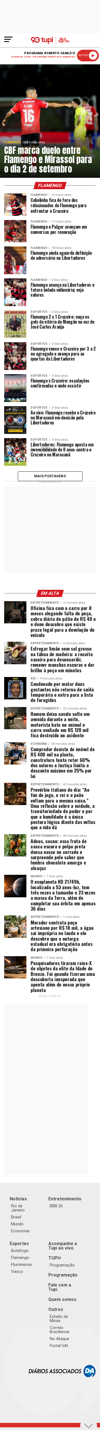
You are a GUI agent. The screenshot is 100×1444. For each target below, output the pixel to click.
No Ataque (59, 1338)
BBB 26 (56, 1205)
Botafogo (20, 1250)
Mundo (17, 1223)
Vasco (17, 1271)
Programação (62, 1265)
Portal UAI (59, 1345)
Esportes (19, 1243)
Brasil (16, 1217)
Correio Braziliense (59, 1329)
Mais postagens (50, 476)
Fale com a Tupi (59, 1287)
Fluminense (21, 1264)
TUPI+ (54, 1258)
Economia (20, 1230)
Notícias (18, 1198)
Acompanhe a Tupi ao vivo (62, 1246)
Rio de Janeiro (18, 1208)
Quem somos (62, 1299)
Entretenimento (64, 1198)
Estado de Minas (59, 1318)
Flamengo (20, 1257)
